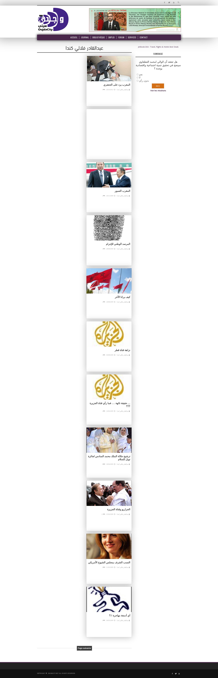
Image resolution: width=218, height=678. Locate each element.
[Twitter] (169, 2)
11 (102, 514)
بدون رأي (144, 80)
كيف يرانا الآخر (122, 297)
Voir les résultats (158, 90)
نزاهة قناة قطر (122, 350)
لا (139, 77)
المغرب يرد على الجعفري (116, 84)
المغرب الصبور (122, 190)
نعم (141, 74)
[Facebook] (164, 2)
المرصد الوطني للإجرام (118, 244)
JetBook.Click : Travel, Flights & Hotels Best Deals (158, 47)
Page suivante (84, 648)
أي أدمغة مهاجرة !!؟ (119, 615)
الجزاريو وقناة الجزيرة (118, 509)
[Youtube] (173, 2)
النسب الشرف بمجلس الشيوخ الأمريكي (109, 562)
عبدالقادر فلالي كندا (122, 89)
